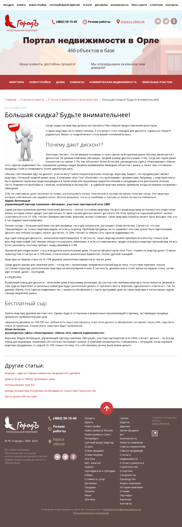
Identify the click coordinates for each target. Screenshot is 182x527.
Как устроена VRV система (21, 396)
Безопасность (120, 5)
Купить (21, 5)
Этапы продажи (94, 450)
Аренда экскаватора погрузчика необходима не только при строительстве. (51, 390)
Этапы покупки (94, 454)
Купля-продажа (129, 430)
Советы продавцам (131, 450)
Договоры (91, 483)
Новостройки (40, 82)
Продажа (90, 487)
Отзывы (124, 491)
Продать (8, 5)
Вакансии (125, 499)
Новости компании (131, 442)
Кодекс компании (130, 483)
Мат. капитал (93, 463)
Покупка (90, 491)
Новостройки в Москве (99, 430)
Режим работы (99, 22)
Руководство (128, 479)
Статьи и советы (32, 100)
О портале (126, 471)
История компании (131, 487)
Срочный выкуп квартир (64, 5)
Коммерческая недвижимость (113, 82)
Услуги (89, 446)
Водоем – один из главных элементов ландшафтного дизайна (42, 373)
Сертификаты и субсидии (100, 471)
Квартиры (16, 82)
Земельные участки (157, 82)
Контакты (172, 5)
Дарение (125, 426)
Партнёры (126, 495)
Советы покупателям (133, 446)
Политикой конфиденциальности (122, 509)
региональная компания (21, 431)
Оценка (89, 467)
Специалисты (128, 475)
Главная (11, 100)
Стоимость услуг (95, 479)
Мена (88, 495)
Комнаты (77, 82)
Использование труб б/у (20, 385)
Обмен (89, 475)
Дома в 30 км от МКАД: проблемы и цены (30, 379)
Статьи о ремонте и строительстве (73, 100)
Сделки (124, 418)
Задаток (125, 422)
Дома (60, 82)
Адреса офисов (132, 21)
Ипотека (90, 459)
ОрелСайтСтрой (160, 423)
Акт (122, 434)
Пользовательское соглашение (91, 513)
